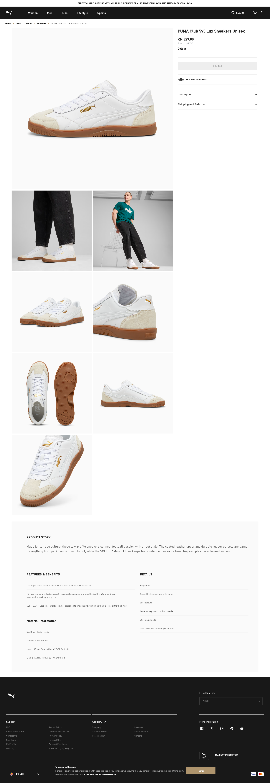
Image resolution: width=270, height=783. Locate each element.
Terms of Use (55, 740)
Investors (138, 727)
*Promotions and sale (59, 731)
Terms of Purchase (58, 744)
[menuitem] (32, 13)
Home (8, 23)
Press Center (98, 735)
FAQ (8, 727)
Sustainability (141, 731)
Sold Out (217, 66)
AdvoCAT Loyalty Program (61, 748)
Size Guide (11, 740)
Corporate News (100, 731)
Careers (138, 735)
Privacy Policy (55, 735)
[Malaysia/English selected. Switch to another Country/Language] (23, 774)
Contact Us (11, 735)
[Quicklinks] (261, 12)
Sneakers (41, 23)
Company (96, 727)
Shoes (29, 23)
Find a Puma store (15, 731)
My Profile (11, 744)
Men (18, 23)
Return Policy (55, 727)
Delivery (10, 748)
